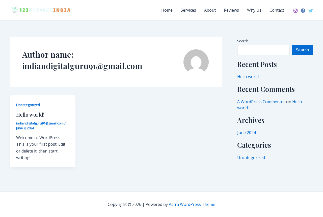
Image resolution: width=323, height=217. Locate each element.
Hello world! (30, 114)
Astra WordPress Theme (192, 204)
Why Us (254, 10)
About (210, 10)
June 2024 (246, 132)
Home (167, 10)
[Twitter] (310, 10)
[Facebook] (303, 10)
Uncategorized (28, 104)
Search (242, 40)
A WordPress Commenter (261, 101)
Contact (277, 10)
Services (188, 10)
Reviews (231, 10)
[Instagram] (295, 10)
